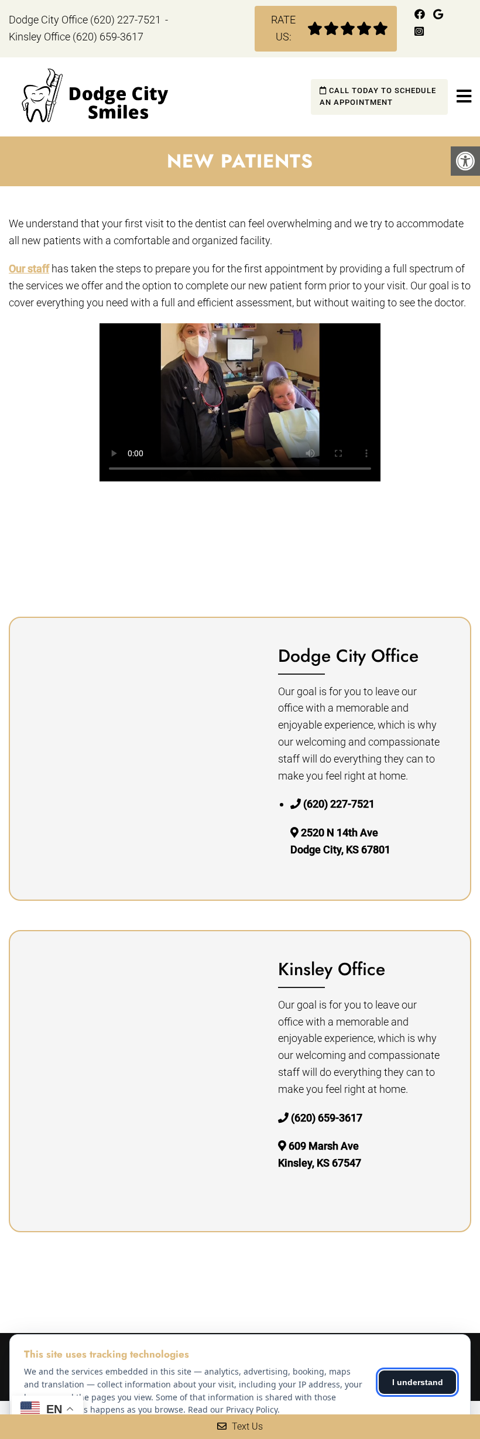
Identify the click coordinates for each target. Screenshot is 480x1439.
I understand (417, 1382)
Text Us (246, 1426)
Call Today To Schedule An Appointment (378, 96)
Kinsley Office (41, 36)
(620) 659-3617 (108, 36)
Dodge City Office (49, 19)
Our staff (29, 268)
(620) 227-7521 (125, 19)
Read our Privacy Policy (232, 1409)
